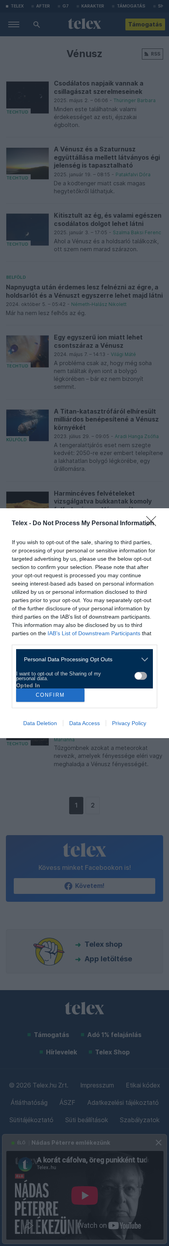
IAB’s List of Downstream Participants (94, 633)
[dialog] (84, 623)
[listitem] (81, 659)
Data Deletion (40, 723)
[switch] (140, 676)
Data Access (84, 723)
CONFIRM (50, 695)
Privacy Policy (129, 723)
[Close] (153, 523)
